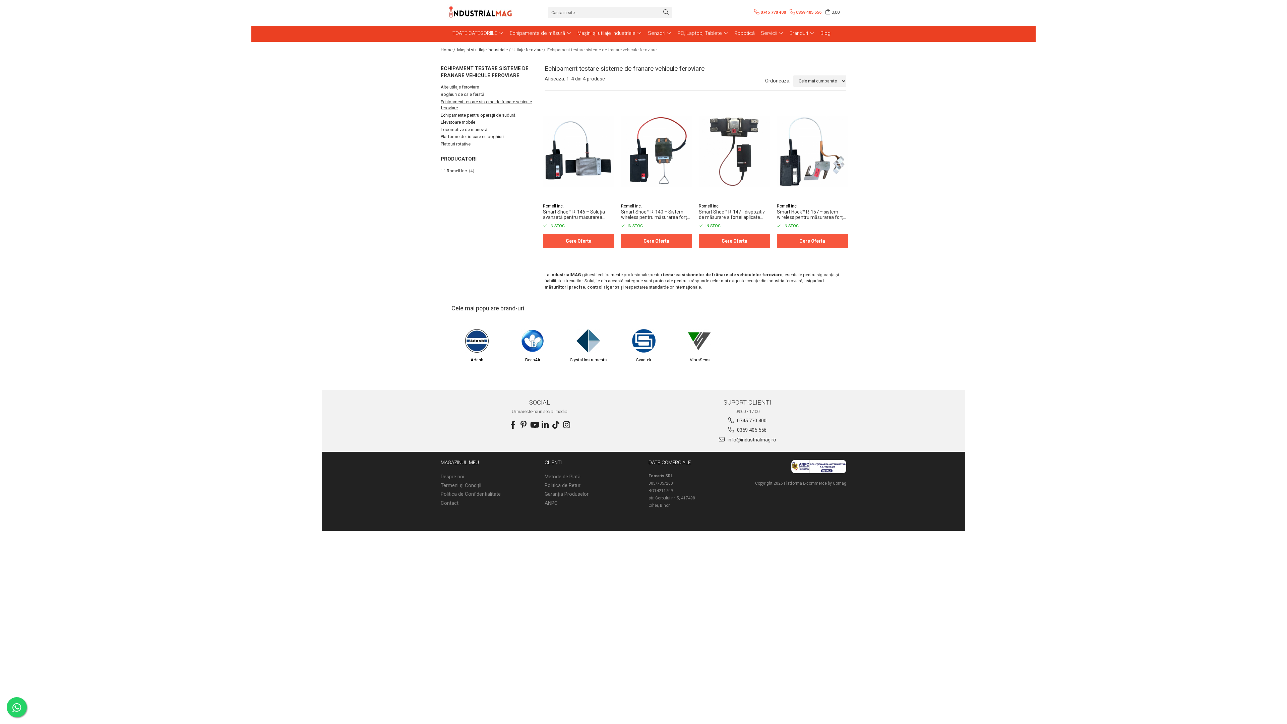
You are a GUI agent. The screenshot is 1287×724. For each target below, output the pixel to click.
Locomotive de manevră (464, 129)
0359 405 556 (751, 430)
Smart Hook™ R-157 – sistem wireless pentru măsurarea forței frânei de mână (812, 214)
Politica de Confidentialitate (471, 494)
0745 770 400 (751, 421)
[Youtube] (534, 425)
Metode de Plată (562, 477)
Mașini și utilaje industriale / (484, 49)
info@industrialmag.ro (751, 440)
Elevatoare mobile (458, 122)
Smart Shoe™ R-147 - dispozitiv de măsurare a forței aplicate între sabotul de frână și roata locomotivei (732, 214)
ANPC (551, 503)
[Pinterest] (523, 425)
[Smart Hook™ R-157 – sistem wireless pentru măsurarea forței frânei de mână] (812, 152)
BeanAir (532, 359)
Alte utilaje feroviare (460, 86)
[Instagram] (566, 425)
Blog (825, 33)
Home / (448, 49)
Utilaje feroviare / (529, 49)
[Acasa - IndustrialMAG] (480, 12)
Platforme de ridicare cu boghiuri (472, 136)
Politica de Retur (562, 485)
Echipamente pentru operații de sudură (478, 115)
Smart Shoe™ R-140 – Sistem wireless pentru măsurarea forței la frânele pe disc (656, 214)
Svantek (644, 359)
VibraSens (700, 359)
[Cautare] (666, 12)
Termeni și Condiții (461, 485)
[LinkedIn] (545, 425)
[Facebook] (513, 425)
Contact (449, 503)
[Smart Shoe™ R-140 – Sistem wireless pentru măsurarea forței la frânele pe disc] (656, 152)
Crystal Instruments (588, 359)
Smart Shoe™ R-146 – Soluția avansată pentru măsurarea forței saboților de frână (574, 214)
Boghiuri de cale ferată (462, 94)
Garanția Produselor (567, 494)
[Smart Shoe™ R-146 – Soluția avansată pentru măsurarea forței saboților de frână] (578, 152)
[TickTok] (556, 425)
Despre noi (452, 477)
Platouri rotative (456, 143)
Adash (477, 359)
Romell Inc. (457, 170)
